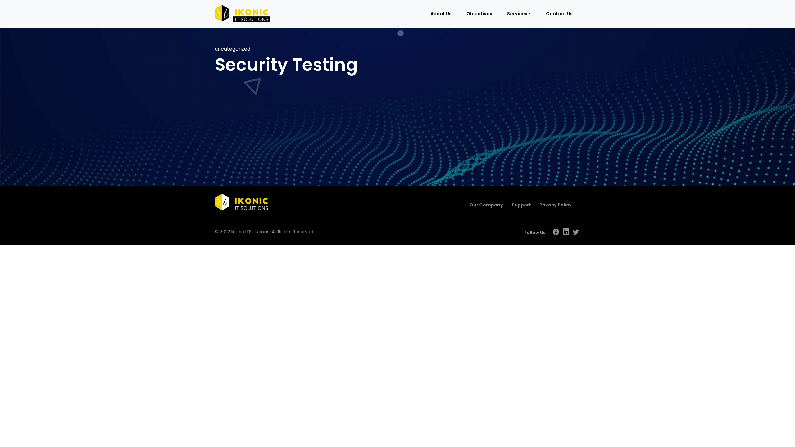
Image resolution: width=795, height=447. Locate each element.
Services (517, 14)
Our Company (486, 205)
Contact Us (559, 14)
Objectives (479, 14)
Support (521, 205)
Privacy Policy (555, 205)
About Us (441, 14)
